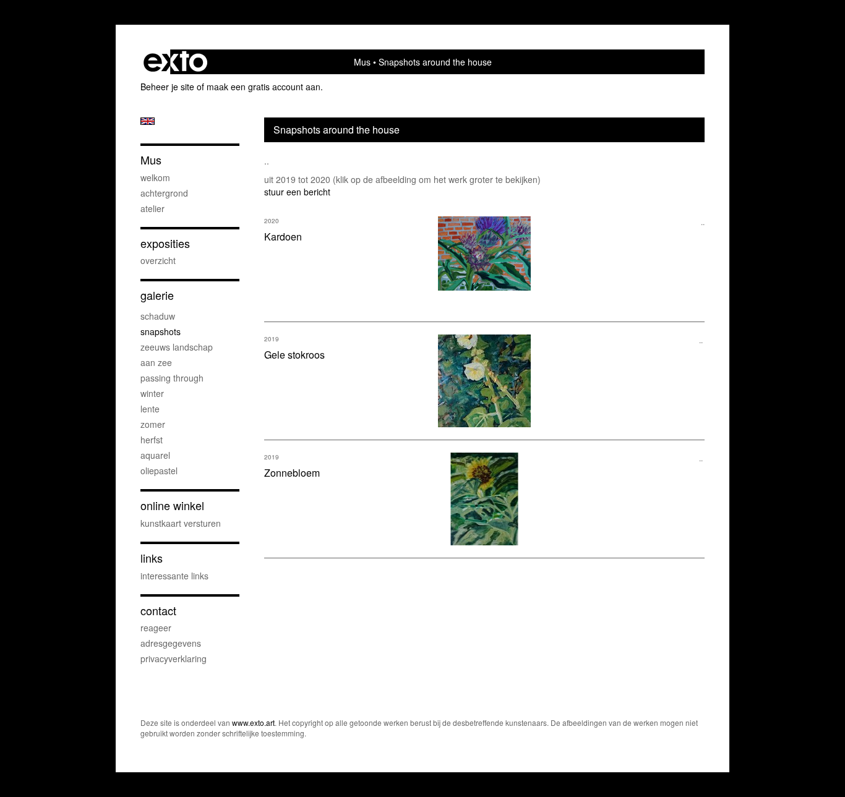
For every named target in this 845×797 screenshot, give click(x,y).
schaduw (157, 316)
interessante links (174, 575)
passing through (172, 378)
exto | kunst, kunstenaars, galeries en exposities (175, 61)
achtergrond (164, 193)
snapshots (160, 331)
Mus (362, 62)
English (147, 121)
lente (150, 409)
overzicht (158, 260)
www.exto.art (253, 722)
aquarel (155, 455)
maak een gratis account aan (263, 86)
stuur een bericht (297, 191)
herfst (151, 439)
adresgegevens (170, 643)
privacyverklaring (173, 658)
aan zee (156, 362)
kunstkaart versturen (180, 523)
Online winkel (172, 505)
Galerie (157, 295)
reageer (155, 627)
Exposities (165, 243)
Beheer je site (167, 86)
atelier (152, 208)
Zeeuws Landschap (176, 347)
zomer (152, 424)
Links (151, 558)
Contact (158, 610)
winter (152, 393)
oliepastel (159, 470)
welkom (155, 177)
